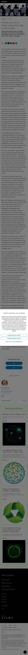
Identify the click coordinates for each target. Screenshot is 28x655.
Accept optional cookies (13, 335)
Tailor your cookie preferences (14, 341)
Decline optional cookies (14, 338)
